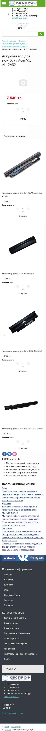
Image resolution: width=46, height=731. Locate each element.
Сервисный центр (12, 594)
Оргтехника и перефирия (16, 643)
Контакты (8, 600)
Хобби (7, 658)
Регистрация (16, 726)
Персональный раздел (12, 712)
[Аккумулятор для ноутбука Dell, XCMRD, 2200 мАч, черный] (23, 165)
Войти (7, 726)
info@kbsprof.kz (19, 18)
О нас (6, 589)
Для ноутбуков (11, 622)
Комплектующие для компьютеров (20, 653)
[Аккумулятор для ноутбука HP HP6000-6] (23, 245)
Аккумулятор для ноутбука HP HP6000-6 (18, 273)
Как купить (9, 579)
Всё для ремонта (12, 638)
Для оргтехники (11, 628)
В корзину (23, 216)
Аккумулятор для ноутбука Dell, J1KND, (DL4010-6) (22, 351)
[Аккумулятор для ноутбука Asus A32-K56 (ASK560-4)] (23, 400)
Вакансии (8, 605)
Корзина (8, 729)
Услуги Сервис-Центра (15, 617)
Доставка (8, 584)
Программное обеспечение (17, 633)
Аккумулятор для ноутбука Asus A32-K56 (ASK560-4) (22, 428)
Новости (8, 574)
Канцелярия (9, 648)
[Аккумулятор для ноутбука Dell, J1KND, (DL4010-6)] (23, 323)
